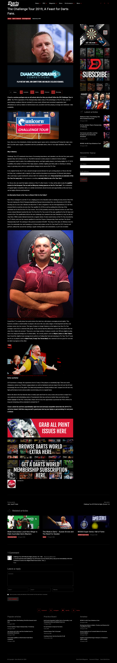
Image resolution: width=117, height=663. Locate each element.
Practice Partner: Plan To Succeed (52, 631)
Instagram (56, 610)
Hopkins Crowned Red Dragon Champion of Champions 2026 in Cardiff (94, 638)
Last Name (83, 164)
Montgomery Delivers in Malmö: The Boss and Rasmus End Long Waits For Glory (94, 626)
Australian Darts (12, 537)
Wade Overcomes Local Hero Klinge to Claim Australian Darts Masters (22, 533)
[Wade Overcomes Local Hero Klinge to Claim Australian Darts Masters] (23, 522)
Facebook (44, 610)
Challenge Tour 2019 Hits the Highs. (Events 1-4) (97, 504)
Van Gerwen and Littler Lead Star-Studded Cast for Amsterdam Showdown (89, 135)
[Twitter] (108, 3)
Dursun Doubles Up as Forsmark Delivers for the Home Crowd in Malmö (93, 632)
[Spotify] (63, 610)
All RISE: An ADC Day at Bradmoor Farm (90, 143)
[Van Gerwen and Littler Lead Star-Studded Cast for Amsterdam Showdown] (107, 135)
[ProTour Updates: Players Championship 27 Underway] (107, 127)
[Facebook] (100, 3)
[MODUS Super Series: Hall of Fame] (94, 522)
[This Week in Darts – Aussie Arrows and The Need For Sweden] (58, 522)
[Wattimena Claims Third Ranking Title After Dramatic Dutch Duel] (107, 118)
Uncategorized (26, 18)
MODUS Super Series (83, 534)
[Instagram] (104, 3)
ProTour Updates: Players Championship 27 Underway (20, 627)
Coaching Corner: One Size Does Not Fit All (54, 636)
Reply (14, 562)
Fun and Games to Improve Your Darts (53, 627)
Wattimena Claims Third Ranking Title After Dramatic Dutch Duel (90, 117)
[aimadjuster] (11, 484)
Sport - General (17, 18)
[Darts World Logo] (16, 4)
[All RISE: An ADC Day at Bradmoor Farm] (107, 144)
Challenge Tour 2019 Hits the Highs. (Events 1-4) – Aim (28, 557)
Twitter (78, 610)
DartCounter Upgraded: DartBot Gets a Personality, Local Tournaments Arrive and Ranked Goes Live (58, 621)
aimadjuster (20, 481)
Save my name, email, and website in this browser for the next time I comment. (29, 594)
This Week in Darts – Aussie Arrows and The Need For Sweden (58, 533)
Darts (9, 18)
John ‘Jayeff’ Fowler (12, 504)
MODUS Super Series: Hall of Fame (91, 532)
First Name (83, 157)
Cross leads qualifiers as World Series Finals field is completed (20, 638)
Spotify (67, 610)
